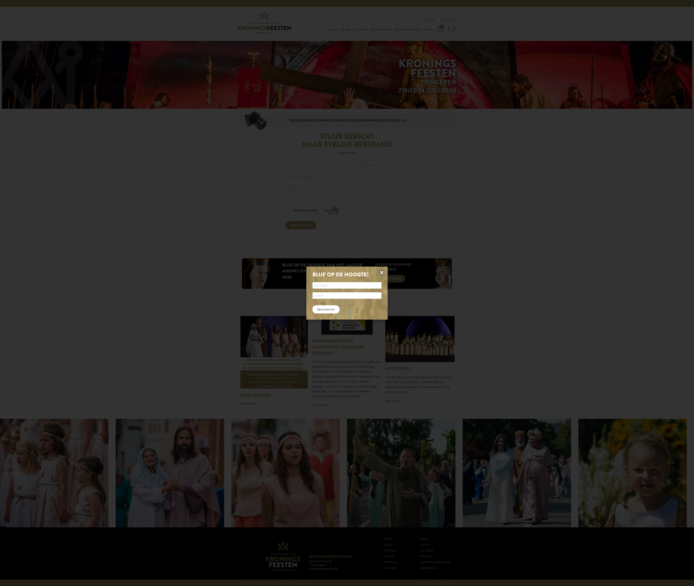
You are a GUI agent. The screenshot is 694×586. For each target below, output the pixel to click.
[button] (381, 272)
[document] (347, 293)
